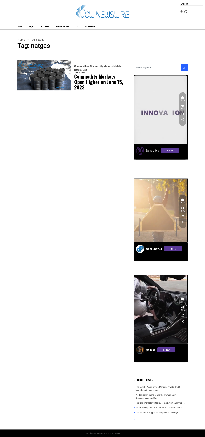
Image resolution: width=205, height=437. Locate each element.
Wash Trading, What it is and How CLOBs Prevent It (159, 407)
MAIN (19, 26)
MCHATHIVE (90, 26)
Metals (117, 66)
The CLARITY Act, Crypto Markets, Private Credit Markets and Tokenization (158, 388)
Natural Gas (80, 69)
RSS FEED (45, 26)
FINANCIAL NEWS (63, 26)
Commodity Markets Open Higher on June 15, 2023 (98, 82)
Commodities (81, 66)
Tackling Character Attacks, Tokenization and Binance (160, 403)
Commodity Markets (101, 66)
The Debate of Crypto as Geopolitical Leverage (157, 412)
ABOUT (31, 26)
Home (21, 39)
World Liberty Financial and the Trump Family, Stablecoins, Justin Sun (156, 396)
